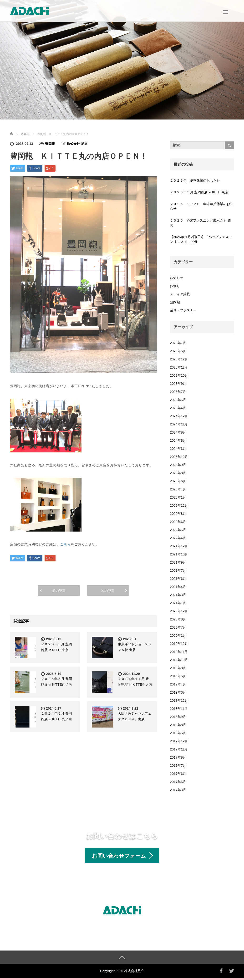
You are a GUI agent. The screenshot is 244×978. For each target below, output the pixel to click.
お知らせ (176, 278)
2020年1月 (178, 635)
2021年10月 (179, 554)
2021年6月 (178, 579)
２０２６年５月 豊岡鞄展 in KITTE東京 (199, 192)
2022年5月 (178, 530)
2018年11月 (179, 709)
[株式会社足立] (29, 10)
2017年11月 (179, 749)
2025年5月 (178, 400)
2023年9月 (178, 465)
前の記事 (59, 590)
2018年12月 (179, 700)
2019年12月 (179, 644)
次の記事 (108, 590)
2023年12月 (179, 457)
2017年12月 (179, 741)
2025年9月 (178, 384)
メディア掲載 (180, 294)
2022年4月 (178, 538)
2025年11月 (179, 367)
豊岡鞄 (25, 134)
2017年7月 (178, 765)
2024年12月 (179, 416)
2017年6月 (178, 774)
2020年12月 (179, 611)
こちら (65, 544)
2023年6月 (178, 481)
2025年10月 (179, 375)
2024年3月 (178, 449)
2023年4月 (178, 489)
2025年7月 (178, 392)
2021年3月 (178, 595)
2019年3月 (178, 692)
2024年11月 (179, 424)
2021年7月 (178, 570)
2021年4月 (178, 587)
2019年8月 (178, 668)
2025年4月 (178, 408)
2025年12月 (179, 359)
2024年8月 (178, 432)
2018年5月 (178, 733)
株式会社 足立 (77, 144)
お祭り (175, 286)
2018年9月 (178, 717)
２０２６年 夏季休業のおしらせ (195, 180)
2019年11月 (179, 652)
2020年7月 (178, 627)
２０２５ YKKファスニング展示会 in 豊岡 (200, 222)
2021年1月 (178, 603)
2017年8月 (178, 757)
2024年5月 (178, 440)
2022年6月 (178, 522)
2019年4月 (178, 684)
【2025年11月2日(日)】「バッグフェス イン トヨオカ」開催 (201, 239)
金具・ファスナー (183, 310)
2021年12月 (179, 546)
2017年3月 (178, 790)
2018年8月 (178, 725)
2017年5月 (178, 782)
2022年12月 (179, 505)
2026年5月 (178, 351)
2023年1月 (178, 497)
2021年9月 (178, 562)
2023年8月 (178, 473)
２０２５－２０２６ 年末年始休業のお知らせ (201, 206)
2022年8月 (178, 514)
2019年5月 (178, 676)
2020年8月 (178, 619)
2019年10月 (179, 660)
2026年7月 (178, 343)
